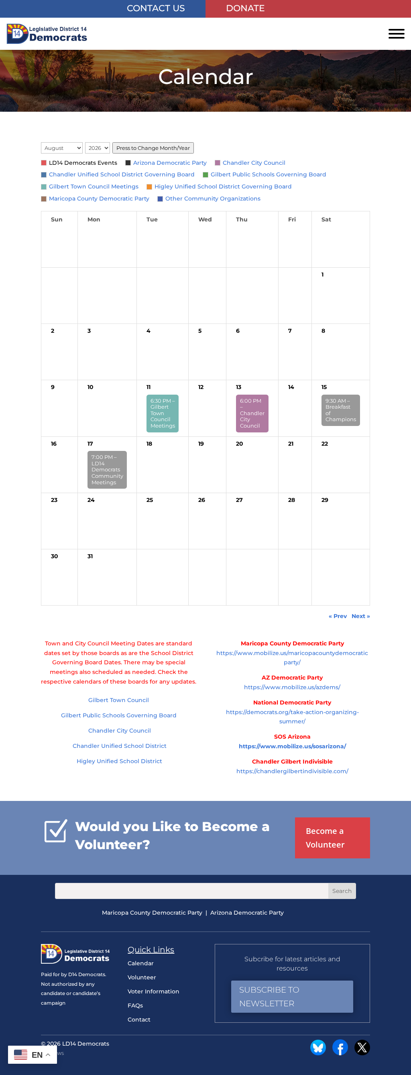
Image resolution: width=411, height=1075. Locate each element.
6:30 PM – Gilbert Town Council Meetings (163, 413)
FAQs (135, 1005)
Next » (361, 616)
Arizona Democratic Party (170, 162)
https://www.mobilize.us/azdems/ (292, 687)
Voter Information (153, 991)
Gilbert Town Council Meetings (93, 186)
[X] (362, 1053)
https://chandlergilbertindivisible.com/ (292, 771)
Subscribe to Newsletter (269, 996)
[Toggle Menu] (397, 34)
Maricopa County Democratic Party (99, 198)
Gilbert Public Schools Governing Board (268, 174)
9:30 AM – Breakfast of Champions (341, 410)
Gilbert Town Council (118, 700)
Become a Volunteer (325, 837)
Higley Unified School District (118, 761)
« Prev (338, 616)
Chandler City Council (254, 162)
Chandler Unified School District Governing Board (122, 174)
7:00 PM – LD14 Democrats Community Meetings (107, 469)
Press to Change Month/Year (153, 148)
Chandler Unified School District (119, 745)
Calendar (141, 963)
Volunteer (142, 977)
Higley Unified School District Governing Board (223, 186)
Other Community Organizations (212, 198)
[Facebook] (340, 1053)
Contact (139, 1019)
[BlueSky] (318, 1053)
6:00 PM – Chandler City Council (252, 413)
